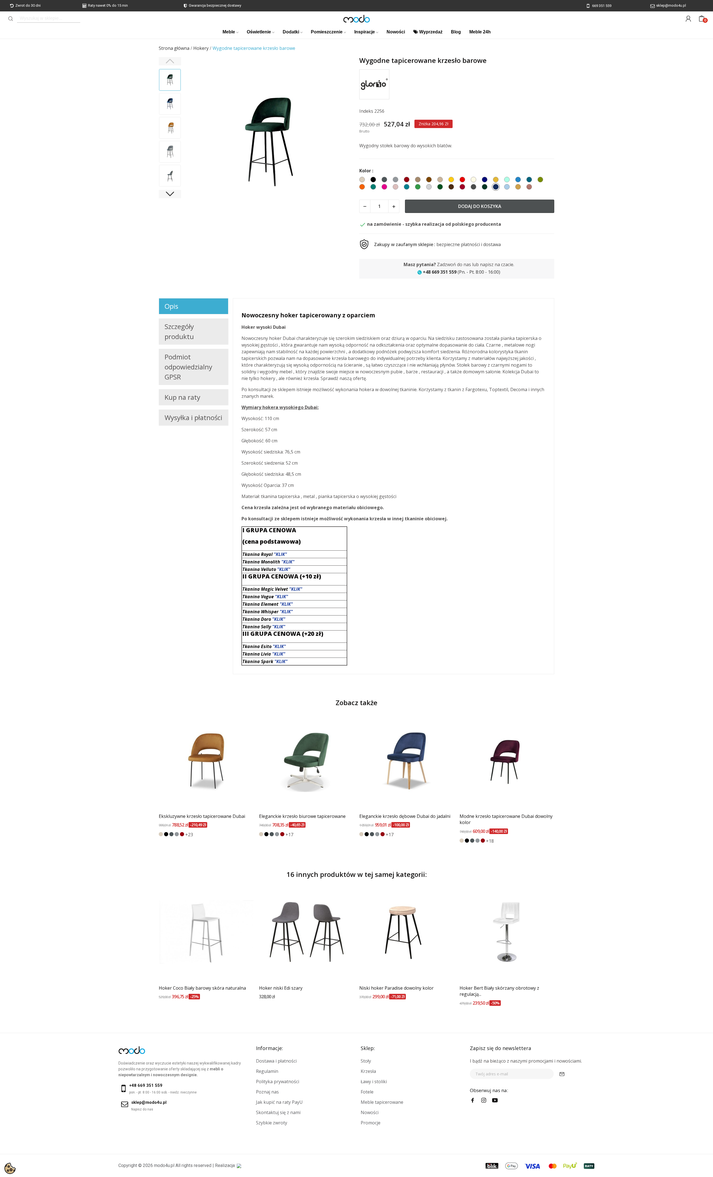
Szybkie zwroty (271, 1123)
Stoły (366, 1061)
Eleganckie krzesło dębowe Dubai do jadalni (404, 816)
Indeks (366, 111)
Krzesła (368, 1071)
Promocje (370, 1123)
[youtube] (495, 1100)
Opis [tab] (171, 306)
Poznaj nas (267, 1092)
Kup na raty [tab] (182, 397)
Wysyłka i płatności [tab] (193, 417)
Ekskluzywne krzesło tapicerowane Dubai (202, 816)
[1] (562, 1074)
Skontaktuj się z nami (278, 1112)
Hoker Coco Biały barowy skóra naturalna (202, 988)
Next (342, 142)
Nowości (370, 1112)
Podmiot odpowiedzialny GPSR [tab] (188, 366)
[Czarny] (166, 834)
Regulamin (267, 1071)
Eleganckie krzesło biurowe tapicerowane (302, 816)
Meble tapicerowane (382, 1102)
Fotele (367, 1092)
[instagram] (484, 1100)
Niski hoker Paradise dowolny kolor (396, 988)
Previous (197, 142)
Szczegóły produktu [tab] (179, 331)
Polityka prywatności (277, 1081)
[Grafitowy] (171, 834)
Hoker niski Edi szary (280, 988)
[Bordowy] (182, 834)
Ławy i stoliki (374, 1081)
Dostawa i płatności (276, 1061)
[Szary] (177, 834)
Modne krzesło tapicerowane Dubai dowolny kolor (506, 819)
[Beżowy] (161, 834)
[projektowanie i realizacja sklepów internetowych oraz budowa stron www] (239, 1165)
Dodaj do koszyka (479, 206)
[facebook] (472, 1100)
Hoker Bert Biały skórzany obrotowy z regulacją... (499, 991)
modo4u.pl (164, 1165)
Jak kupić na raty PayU (279, 1102)
